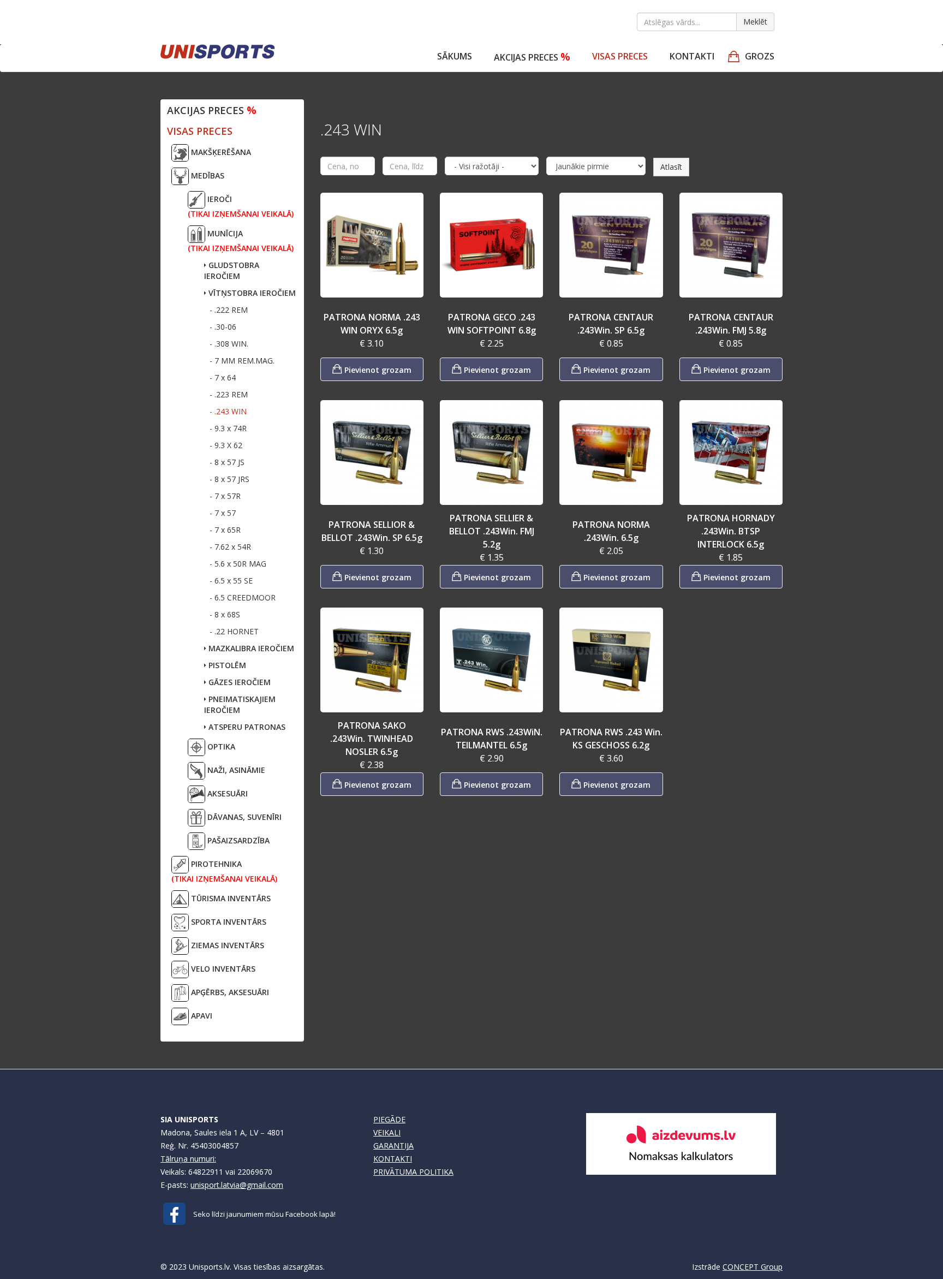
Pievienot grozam (376, 370)
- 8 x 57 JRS (229, 479)
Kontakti (692, 56)
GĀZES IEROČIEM (238, 682)
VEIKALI (387, 1132)
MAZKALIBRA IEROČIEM (250, 648)
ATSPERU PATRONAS (245, 727)
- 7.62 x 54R (230, 547)
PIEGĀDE (389, 1119)
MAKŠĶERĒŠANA (220, 152)
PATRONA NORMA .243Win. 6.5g (611, 531)
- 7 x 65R (225, 530)
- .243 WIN (228, 411)
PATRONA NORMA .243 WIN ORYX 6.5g (372, 323)
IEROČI (241, 206)
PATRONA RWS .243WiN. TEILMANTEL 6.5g (491, 738)
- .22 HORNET (234, 631)
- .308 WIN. (229, 343)
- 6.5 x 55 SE (231, 580)
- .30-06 (223, 327)
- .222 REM (229, 310)
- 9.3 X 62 (226, 445)
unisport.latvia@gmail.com (236, 1185)
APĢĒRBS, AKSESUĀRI (229, 992)
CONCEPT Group (753, 1267)
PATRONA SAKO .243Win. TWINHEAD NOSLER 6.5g (371, 738)
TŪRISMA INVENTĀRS (230, 898)
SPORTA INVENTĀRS (227, 922)
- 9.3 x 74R (228, 428)
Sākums (454, 56)
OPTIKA (220, 746)
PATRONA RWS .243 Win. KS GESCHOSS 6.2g (611, 738)
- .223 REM (229, 394)
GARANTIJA (393, 1145)
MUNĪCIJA (241, 240)
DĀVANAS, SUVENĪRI (243, 817)
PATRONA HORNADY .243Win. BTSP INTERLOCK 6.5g (731, 531)
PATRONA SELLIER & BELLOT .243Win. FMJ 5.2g (491, 531)
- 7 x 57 (223, 513)
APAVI (200, 1015)
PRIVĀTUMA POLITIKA (413, 1172)
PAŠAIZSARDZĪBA (237, 840)
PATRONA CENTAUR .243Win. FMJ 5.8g (731, 323)
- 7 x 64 (223, 377)
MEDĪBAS (206, 175)
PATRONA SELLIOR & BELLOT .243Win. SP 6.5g (371, 531)
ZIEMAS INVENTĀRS (226, 945)
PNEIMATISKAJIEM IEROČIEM (240, 704)
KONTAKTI (392, 1158)
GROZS (759, 56)
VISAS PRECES (620, 56)
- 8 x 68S (225, 614)
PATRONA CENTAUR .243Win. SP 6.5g (611, 323)
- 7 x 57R (225, 496)
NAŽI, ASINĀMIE (235, 770)
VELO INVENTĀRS (222, 968)
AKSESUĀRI (226, 793)
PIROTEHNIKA (224, 871)
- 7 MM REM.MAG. (242, 360)
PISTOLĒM (226, 665)
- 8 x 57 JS (227, 462)
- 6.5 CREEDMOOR (243, 597)
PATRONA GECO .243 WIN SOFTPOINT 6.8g (491, 323)
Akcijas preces (532, 56)
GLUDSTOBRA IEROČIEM (231, 270)
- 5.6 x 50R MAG (238, 563)
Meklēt (755, 21)
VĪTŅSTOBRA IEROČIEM (251, 293)
